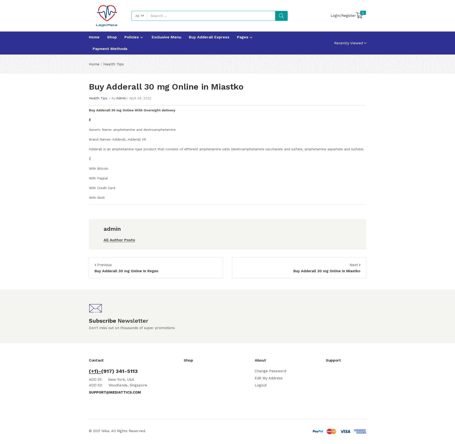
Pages (243, 37)
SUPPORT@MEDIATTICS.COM (115, 392)
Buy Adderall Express (209, 37)
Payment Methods (110, 48)
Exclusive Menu (166, 37)
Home (94, 37)
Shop (112, 37)
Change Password (270, 371)
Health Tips (113, 64)
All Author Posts (119, 240)
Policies (132, 37)
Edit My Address (269, 378)
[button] (139, 16)
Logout (261, 385)
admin (121, 98)
